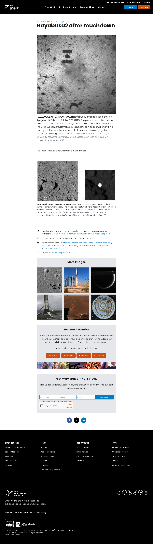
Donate (144, 7)
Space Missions (12, 452)
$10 (68, 355)
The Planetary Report (50, 469)
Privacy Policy (68, 401)
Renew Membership (121, 447)
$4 (53, 355)
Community (114, 2)
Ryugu (76, 245)
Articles (44, 447)
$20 (83, 355)
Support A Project (120, 452)
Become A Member (85, 456)
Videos (44, 461)
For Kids (8, 465)
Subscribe (104, 397)
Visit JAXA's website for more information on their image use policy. (81, 234)
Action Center (82, 447)
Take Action (87, 7)
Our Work (50, 7)
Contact (80, 461)
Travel (115, 461)
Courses (44, 465)
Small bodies (85, 245)
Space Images (66, 252)
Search (147, 2)
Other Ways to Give (121, 465)
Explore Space (67, 7)
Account (127, 2)
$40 (99, 355)
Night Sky (9, 456)
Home (56, 252)
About (101, 7)
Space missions (48, 248)
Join (130, 7)
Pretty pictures (66, 245)
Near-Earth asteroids (51, 245)
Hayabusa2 (106, 243)
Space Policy (11, 461)
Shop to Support (119, 456)
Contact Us (26, 512)
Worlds (59, 248)
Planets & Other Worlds (15, 447)
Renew (137, 2)
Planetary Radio (48, 452)
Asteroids (66, 243)
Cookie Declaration (12, 535)
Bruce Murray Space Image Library (54, 21)
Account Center (12, 512)
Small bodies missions (101, 245)
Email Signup (82, 452)
